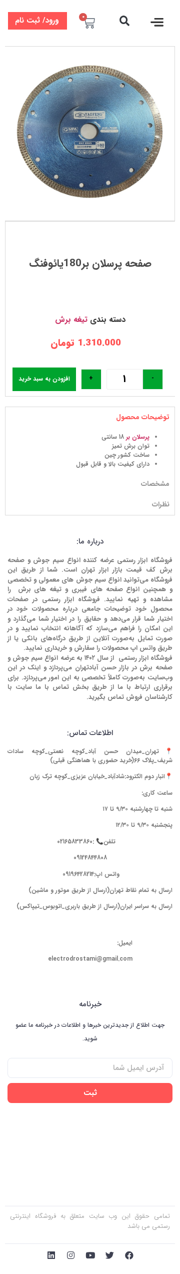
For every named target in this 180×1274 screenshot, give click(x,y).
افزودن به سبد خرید (44, 379)
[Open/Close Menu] (157, 22)
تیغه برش (71, 319)
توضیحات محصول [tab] (143, 417)
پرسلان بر (138, 437)
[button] (124, 21)
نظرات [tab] (161, 504)
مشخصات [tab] (155, 483)
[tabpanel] (90, 451)
